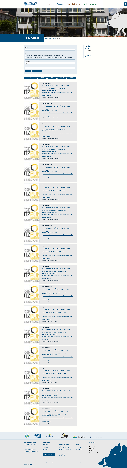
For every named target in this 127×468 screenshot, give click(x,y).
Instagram (93, 444)
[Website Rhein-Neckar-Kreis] (96, 437)
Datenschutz (26, 462)
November (62, 77)
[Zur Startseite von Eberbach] (31, 4)
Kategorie (27, 53)
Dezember (71, 77)
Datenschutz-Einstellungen (76, 462)
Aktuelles (54, 38)
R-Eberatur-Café (41, 57)
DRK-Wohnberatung (38, 55)
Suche (26, 47)
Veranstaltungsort (29, 65)
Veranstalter (28, 61)
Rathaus (50, 38)
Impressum (32, 462)
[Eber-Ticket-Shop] (37, 436)
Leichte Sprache (52, 462)
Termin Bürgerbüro (48, 454)
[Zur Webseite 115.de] (63, 435)
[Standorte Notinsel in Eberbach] (27, 435)
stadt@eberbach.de (91, 54)
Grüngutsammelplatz (58, 55)
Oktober (52, 77)
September (42, 77)
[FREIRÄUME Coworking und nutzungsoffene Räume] (49, 436)
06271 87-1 (89, 55)
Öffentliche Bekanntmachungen (41, 462)
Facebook (93, 446)
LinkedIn (92, 450)
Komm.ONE (29, 464)
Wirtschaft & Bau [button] (74, 4)
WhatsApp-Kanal (94, 452)
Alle (30, 77)
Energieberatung (48, 55)
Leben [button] (51, 4)
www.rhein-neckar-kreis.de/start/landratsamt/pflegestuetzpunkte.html (58, 92)
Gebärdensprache (59, 462)
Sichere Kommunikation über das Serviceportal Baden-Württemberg (31, 452)
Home (46, 38)
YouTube (92, 448)
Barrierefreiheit (67, 462)
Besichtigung (29, 55)
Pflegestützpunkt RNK (31, 57)
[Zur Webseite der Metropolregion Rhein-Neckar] (79, 436)
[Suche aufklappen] (125, 4)
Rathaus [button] (60, 4)
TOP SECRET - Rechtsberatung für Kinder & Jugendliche (59, 57)
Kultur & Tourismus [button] (91, 4)
